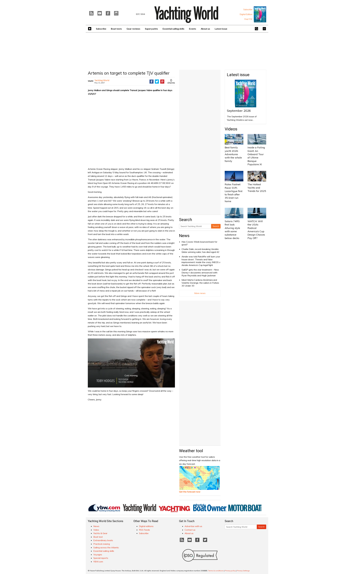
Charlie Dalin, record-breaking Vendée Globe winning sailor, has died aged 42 (200, 250)
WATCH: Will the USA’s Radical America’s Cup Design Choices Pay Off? (256, 230)
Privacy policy (230, 571)
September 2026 (239, 111)
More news (199, 293)
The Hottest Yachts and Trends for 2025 (257, 188)
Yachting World (101, 80)
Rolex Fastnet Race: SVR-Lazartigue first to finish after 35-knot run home (233, 193)
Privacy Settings (243, 571)
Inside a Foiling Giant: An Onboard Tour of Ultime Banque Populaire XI (256, 156)
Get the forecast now (189, 491)
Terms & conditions (216, 571)
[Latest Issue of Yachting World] (260, 14)
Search (216, 226)
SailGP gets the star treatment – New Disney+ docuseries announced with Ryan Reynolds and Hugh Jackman (200, 272)
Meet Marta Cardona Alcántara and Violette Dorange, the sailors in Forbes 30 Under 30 (200, 283)
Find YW (248, 19)
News (184, 235)
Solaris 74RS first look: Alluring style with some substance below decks (232, 230)
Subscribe (247, 9)
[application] (131, 362)
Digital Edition (246, 14)
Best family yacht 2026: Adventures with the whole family (233, 154)
